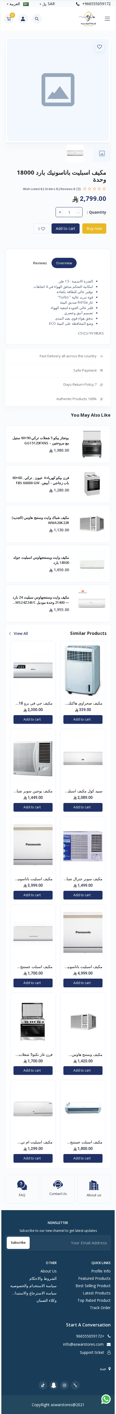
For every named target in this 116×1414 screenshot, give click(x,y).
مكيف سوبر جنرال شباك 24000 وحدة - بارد (83, 879)
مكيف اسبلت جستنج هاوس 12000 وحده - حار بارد (86, 1142)
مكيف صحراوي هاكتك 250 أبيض (85, 703)
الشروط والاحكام (43, 1278)
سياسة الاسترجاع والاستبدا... (34, 1293)
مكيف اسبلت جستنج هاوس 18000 (36, 967)
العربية (14, 3)
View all (20, 633)
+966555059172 (96, 3)
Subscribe (18, 1242)
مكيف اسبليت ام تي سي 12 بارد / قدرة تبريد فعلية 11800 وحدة (34, 1142)
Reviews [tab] (40, 263)
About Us (48, 1271)
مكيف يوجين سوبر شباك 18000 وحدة (33, 791)
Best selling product (93, 1285)
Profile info (101, 1271)
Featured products (94, 1278)
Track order (100, 1307)
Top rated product (94, 1300)
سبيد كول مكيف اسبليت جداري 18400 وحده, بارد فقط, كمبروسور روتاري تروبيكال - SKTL (83, 791)
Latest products (97, 1293)
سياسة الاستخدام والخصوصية (33, 1285)
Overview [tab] (64, 263)
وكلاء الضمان (46, 1300)
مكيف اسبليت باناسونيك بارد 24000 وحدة (34, 879)
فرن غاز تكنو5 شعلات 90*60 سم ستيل (36, 1055)
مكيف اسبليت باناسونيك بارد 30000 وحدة (83, 967)
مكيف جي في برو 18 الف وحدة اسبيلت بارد (35, 703)
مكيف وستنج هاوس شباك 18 (87, 1055)
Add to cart (65, 228)
